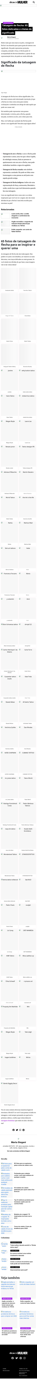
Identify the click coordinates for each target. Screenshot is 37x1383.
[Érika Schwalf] (9, 990)
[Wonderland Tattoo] (9, 863)
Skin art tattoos (9, 569)
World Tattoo (27, 341)
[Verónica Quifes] (9, 736)
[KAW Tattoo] (9, 965)
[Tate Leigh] (27, 1041)
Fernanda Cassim (16, 1242)
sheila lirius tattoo (27, 417)
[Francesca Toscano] (9, 583)
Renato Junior (9, 468)
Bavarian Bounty (27, 366)
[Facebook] (12, 1358)
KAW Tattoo (9, 977)
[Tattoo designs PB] (27, 456)
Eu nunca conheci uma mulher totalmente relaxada (20, 1254)
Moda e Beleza (8, 22)
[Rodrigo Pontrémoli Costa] (9, 812)
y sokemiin (9, 620)
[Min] (27, 1016)
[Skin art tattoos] (9, 557)
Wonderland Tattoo (9, 875)
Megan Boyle (9, 442)
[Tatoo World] (27, 787)
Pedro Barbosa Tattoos (27, 825)
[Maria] (27, 583)
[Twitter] (16, 1358)
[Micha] (27, 1066)
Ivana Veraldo (15, 1258)
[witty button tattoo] (27, 380)
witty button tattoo (27, 392)
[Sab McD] (27, 889)
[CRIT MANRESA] (27, 939)
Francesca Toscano (9, 595)
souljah (27, 926)
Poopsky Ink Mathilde (9, 1028)
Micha (27, 1078)
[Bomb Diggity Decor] (9, 1092)
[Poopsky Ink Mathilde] (9, 1016)
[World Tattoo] (27, 329)
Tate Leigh (27, 1053)
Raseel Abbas (9, 723)
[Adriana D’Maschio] (9, 481)
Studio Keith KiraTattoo (27, 850)
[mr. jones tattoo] (9, 787)
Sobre (4, 1368)
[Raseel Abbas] (9, 711)
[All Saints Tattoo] (27, 711)
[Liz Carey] (9, 939)
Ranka (9, 544)
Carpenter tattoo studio (10, 698)
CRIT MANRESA (27, 951)
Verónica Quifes (9, 748)
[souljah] (27, 914)
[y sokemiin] (9, 608)
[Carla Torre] (27, 659)
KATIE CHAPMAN (9, 774)
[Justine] (9, 380)
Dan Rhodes (27, 748)
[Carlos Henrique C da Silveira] (9, 659)
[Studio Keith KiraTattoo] (27, 838)
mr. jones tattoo (10, 799)
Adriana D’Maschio (10, 493)
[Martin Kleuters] (27, 481)
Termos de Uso (23, 1368)
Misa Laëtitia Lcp (27, 977)
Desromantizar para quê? (19, 1270)
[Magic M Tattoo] (9, 303)
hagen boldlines (9, 1078)
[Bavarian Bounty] (27, 354)
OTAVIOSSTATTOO (27, 875)
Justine (9, 392)
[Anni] (27, 608)
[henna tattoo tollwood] (9, 889)
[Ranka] (9, 532)
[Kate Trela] (27, 686)
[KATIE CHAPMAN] (9, 762)
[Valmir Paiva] (9, 329)
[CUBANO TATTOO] (27, 762)
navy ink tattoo (9, 850)
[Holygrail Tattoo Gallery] (9, 354)
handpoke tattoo (9, 290)
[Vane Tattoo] (9, 405)
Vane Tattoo (9, 417)
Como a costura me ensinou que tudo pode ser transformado (21, 1263)
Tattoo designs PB (27, 468)
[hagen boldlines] (9, 1066)
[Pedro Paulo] (9, 914)
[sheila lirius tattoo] (27, 405)
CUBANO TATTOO (27, 774)
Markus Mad (27, 544)
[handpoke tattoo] (9, 278)
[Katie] (27, 557)
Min (27, 1028)
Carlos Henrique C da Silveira (9, 671)
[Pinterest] (20, 1358)
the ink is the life (27, 519)
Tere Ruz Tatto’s (27, 290)
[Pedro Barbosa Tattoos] (27, 812)
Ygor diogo (4, 92)
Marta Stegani (11, 37)
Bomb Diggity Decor (9, 1104)
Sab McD (27, 901)
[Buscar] (34, 2)
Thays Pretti (15, 1250)
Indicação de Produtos (23, 1373)
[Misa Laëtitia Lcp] (27, 965)
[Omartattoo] (27, 303)
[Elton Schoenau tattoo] (9, 633)
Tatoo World (27, 799)
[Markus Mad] (27, 532)
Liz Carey (9, 951)
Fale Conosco (23, 1375)
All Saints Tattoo (27, 723)
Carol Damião (15, 1267)
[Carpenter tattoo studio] (9, 686)
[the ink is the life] (27, 506)
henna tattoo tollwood (9, 901)
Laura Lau (27, 442)
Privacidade (6, 1370)
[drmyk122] (27, 633)
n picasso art (27, 1002)
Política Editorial (24, 1370)
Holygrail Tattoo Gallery (10, 366)
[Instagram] (24, 1358)
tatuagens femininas (8, 1120)
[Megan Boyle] (9, 430)
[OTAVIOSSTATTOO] (27, 863)
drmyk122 (27, 645)
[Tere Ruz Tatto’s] (27, 278)
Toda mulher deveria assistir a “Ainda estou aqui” (23, 1246)
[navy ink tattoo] (9, 838)
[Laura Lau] (27, 430)
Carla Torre (27, 671)
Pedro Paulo (9, 926)
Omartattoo (27, 315)
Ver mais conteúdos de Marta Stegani (18, 1151)
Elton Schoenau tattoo (9, 645)
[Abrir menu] (3, 2)
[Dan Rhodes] (27, 736)
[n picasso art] (27, 990)
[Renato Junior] (9, 456)
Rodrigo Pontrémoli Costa (9, 825)
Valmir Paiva (9, 341)
